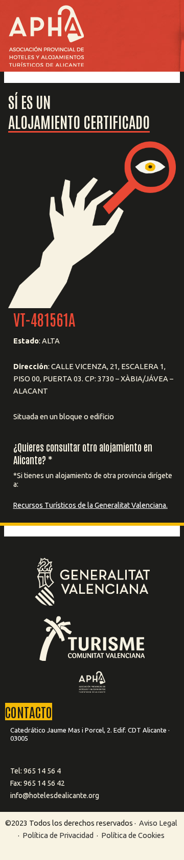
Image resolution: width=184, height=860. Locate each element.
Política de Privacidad (58, 835)
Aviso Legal (158, 823)
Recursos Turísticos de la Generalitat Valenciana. (90, 505)
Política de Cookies (133, 835)
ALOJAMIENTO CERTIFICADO (79, 121)
